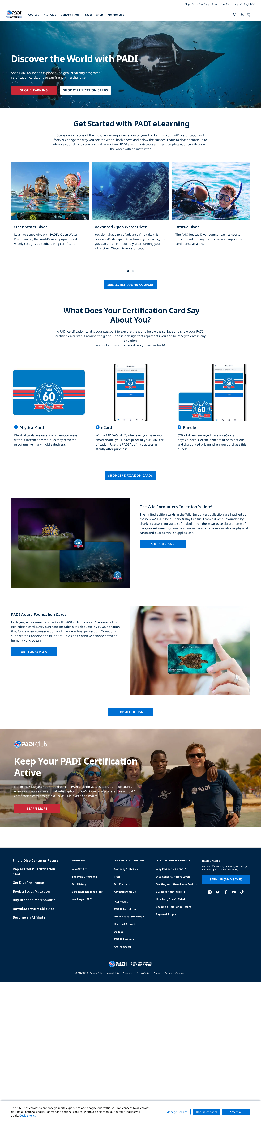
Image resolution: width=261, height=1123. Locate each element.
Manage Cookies (176, 1112)
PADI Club (49, 14)
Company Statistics (126, 869)
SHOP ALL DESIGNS (130, 712)
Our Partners (122, 884)
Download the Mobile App (33, 909)
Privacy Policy (97, 973)
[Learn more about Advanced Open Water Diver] (130, 210)
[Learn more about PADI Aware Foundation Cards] (130, 650)
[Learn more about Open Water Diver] (50, 208)
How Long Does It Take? (170, 899)
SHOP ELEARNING (34, 90)
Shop (99, 14)
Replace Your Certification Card (34, 871)
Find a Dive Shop (200, 4)
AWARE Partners (124, 939)
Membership (116, 14)
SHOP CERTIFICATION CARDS (85, 90)
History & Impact (124, 924)
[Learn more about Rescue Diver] (211, 208)
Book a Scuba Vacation (31, 891)
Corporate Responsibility (87, 891)
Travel (87, 14)
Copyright (128, 973)
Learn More (37, 809)
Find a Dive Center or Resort (35, 860)
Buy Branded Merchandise (34, 900)
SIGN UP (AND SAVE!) (226, 879)
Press (117, 876)
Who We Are (79, 869)
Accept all (236, 1112)
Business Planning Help (170, 891)
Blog (187, 4)
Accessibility (113, 973)
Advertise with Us (125, 891)
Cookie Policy (27, 1115)
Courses (33, 14)
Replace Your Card (221, 4)
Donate (118, 931)
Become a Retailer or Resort (173, 907)
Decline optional (206, 1112)
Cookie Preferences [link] (174, 973)
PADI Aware (121, 901)
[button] (128, 271)
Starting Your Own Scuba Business (177, 884)
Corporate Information (129, 860)
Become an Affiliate (29, 917)
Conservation (70, 14)
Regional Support (167, 914)
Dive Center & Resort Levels (173, 876)
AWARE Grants (122, 946)
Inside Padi (79, 860)
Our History (79, 884)
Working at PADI (82, 899)
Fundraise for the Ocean (129, 916)
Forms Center (143, 973)
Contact (157, 973)
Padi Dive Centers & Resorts (173, 860)
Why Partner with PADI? (171, 869)
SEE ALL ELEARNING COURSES (130, 285)
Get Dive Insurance (28, 882)
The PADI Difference (84, 876)
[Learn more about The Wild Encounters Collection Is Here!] (130, 543)
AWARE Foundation (126, 909)
